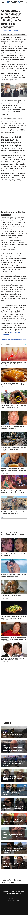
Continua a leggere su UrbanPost (14, 339)
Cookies (11, 882)
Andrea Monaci (7, 30)
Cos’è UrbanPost (6, 880)
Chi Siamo (17, 880)
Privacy (3, 882)
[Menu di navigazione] (3, 2)
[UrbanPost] (15, 2)
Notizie (16, 30)
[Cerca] (26, 2)
